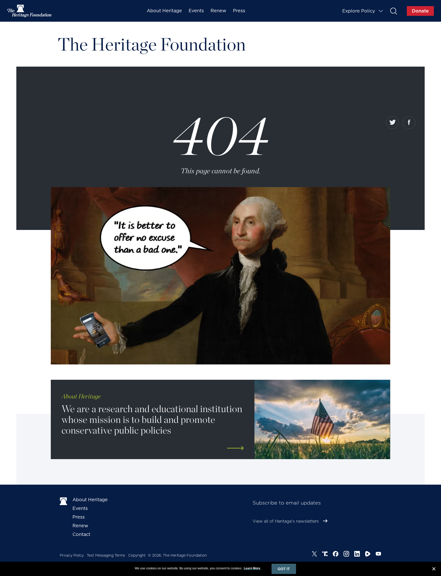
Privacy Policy (72, 555)
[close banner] (434, 569)
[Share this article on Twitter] (392, 122)
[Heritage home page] (63, 500)
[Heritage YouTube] (378, 554)
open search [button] (393, 10)
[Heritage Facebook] (335, 554)
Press (239, 10)
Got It (284, 569)
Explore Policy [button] (358, 11)
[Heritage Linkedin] (357, 554)
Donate (420, 11)
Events (196, 10)
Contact (81, 534)
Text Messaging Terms (106, 555)
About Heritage (164, 10)
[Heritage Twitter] (314, 554)
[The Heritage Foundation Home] (29, 11)
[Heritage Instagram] (346, 554)
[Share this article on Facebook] (409, 122)
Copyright (137, 555)
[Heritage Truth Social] (325, 554)
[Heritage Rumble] (368, 554)
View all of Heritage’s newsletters (286, 521)
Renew (218, 10)
